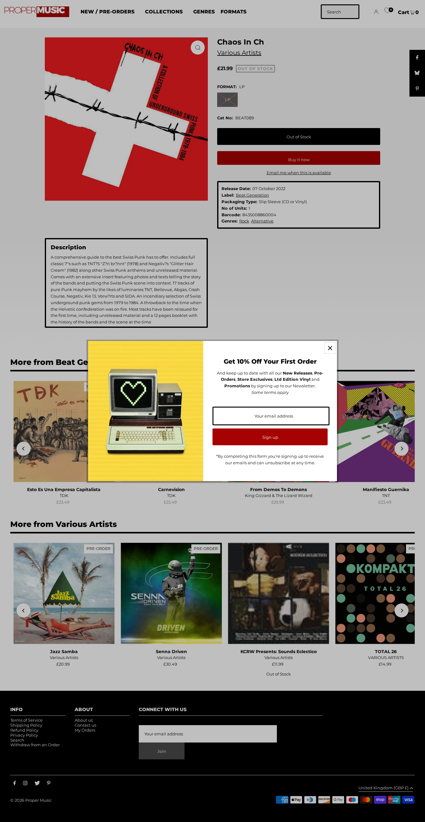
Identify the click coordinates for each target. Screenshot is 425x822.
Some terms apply (270, 392)
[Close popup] (330, 347)
